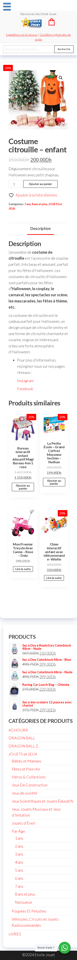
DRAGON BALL (22, 738)
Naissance (23, 902)
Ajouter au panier (40, 184)
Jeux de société (24, 793)
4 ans (19, 862)
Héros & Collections (29, 777)
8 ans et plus (39, 204)
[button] (61, 78)
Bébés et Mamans (26, 761)
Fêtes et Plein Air (26, 769)
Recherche (64, 49)
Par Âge (18, 831)
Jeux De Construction (29, 785)
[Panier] (51, 24)
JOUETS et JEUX (23, 754)
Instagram (25, 380)
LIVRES (15, 934)
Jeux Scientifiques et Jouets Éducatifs (43, 801)
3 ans (19, 854)
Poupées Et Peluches (29, 911)
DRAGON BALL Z (23, 746)
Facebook (25, 388)
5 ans (19, 870)
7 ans (28, 204)
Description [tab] (40, 228)
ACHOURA (18, 730)
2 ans (19, 846)
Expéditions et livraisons (21, 34)
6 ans (19, 878)
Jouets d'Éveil (23, 823)
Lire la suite (23, 569)
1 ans (19, 838)
